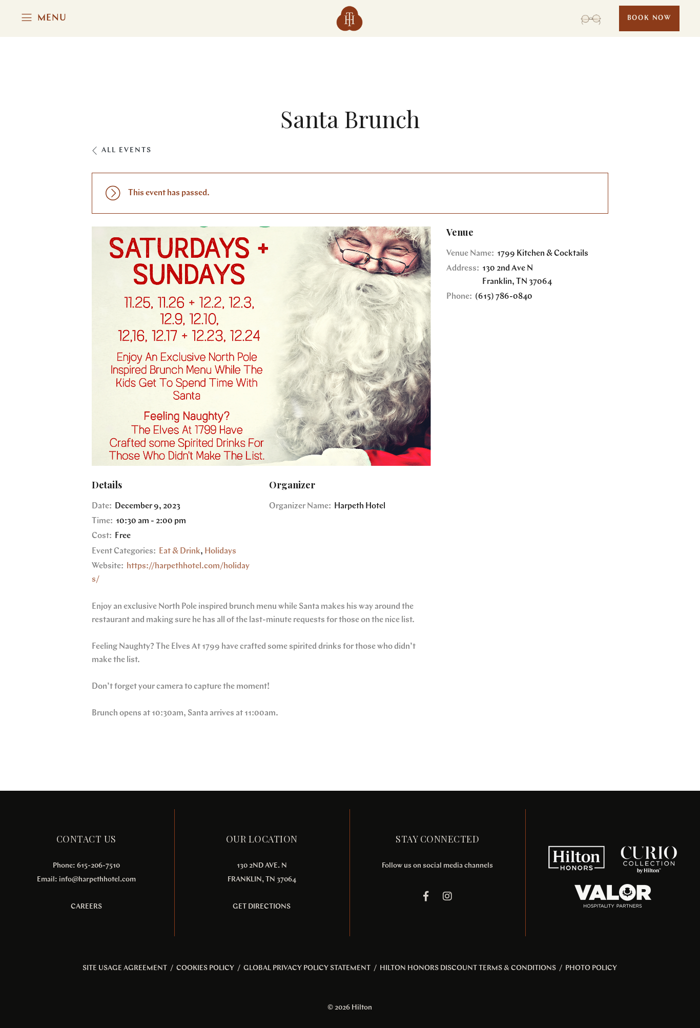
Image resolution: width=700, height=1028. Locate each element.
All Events (126, 150)
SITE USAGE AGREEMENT (125, 968)
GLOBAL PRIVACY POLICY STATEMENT (306, 968)
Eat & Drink (179, 551)
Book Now (649, 18)
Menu (52, 18)
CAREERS (86, 907)
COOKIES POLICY (205, 968)
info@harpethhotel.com (97, 879)
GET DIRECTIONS (262, 907)
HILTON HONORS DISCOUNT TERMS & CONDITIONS (468, 968)
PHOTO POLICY (591, 968)
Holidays (220, 551)
